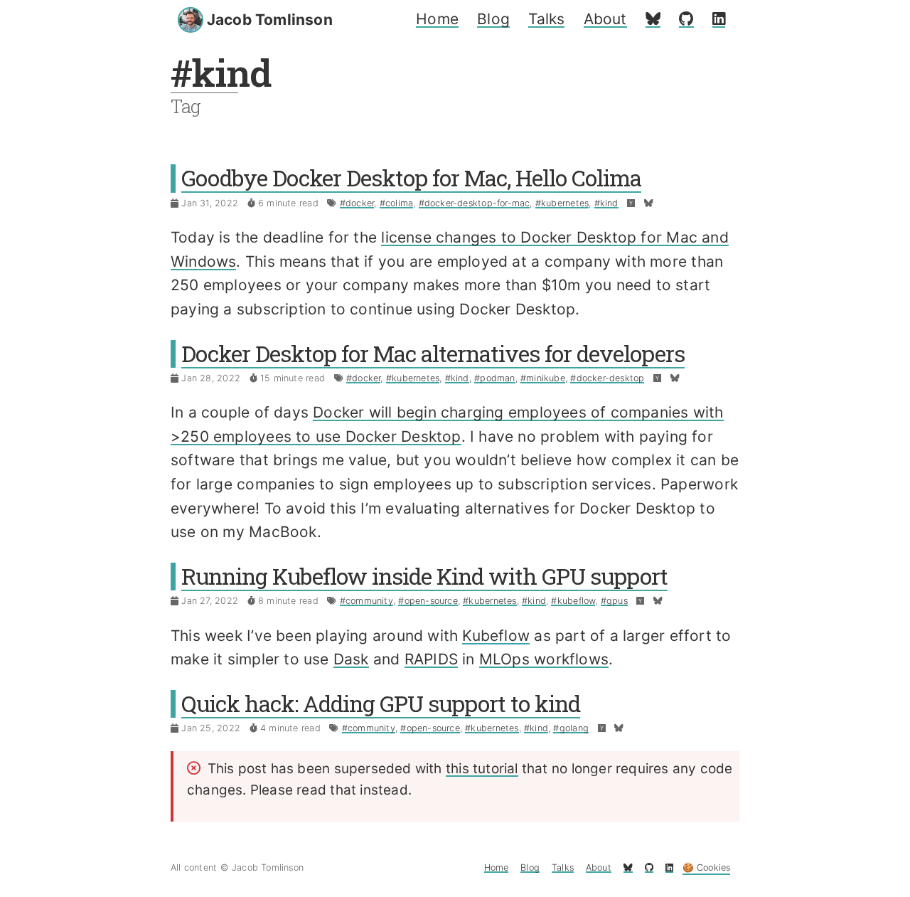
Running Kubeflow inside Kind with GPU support (424, 576)
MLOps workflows (544, 659)
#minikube (542, 378)
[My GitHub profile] (686, 19)
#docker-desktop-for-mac (474, 203)
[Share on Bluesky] (648, 203)
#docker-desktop (607, 378)
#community (366, 600)
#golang (570, 728)
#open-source (428, 600)
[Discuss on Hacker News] (631, 203)
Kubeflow (496, 635)
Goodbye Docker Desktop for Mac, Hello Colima (411, 178)
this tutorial (482, 768)
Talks (546, 19)
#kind (606, 203)
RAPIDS (431, 659)
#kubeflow (573, 600)
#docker (357, 203)
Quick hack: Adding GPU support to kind (380, 703)
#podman (494, 378)
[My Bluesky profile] (653, 19)
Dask (351, 659)
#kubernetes (562, 203)
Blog (493, 19)
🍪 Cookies (706, 867)
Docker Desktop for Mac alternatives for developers (433, 353)
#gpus (614, 600)
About (605, 19)
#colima (396, 203)
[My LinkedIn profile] (718, 19)
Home (437, 19)
